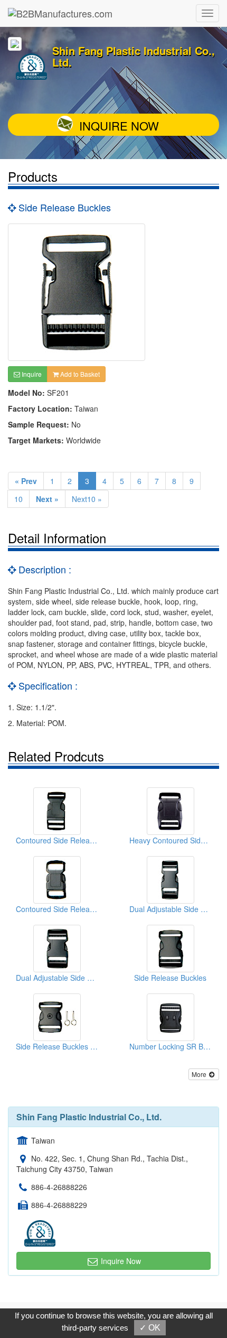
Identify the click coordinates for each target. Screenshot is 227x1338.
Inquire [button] (31, 373)
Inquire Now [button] (120, 1261)
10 (18, 499)
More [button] (200, 1074)
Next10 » (87, 499)
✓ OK (149, 1327)
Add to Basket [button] (79, 373)
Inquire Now (119, 125)
